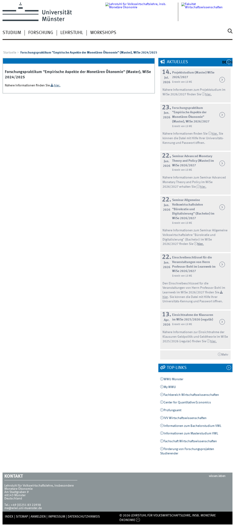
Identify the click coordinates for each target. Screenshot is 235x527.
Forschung (40, 33)
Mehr (224, 354)
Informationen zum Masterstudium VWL (191, 433)
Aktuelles (177, 62)
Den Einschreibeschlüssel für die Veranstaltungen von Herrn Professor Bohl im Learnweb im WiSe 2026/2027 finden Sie (193, 288)
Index (9, 516)
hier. (203, 186)
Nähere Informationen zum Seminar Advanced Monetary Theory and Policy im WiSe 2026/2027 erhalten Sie (194, 182)
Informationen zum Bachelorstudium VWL (192, 426)
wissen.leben (217, 476)
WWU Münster (173, 379)
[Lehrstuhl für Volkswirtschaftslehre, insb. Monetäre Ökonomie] (143, 12)
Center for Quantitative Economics (187, 402)
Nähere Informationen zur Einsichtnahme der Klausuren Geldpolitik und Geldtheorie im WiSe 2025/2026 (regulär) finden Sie (195, 337)
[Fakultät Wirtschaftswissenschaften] (206, 12)
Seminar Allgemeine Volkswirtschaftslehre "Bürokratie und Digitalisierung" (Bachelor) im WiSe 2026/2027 (193, 209)
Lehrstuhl (71, 33)
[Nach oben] (138, 520)
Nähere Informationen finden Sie (185, 133)
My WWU (170, 387)
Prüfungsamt (172, 410)
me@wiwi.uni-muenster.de (23, 508)
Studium (12, 33)
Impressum (56, 516)
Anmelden (38, 516)
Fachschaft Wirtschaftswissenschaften (190, 441)
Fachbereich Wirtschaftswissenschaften (191, 395)
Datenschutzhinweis (84, 516)
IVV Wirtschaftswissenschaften (185, 418)
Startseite (9, 52)
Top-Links (176, 368)
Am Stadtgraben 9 (16, 492)
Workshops (103, 33)
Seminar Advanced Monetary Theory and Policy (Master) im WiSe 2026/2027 (193, 161)
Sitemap (22, 516)
